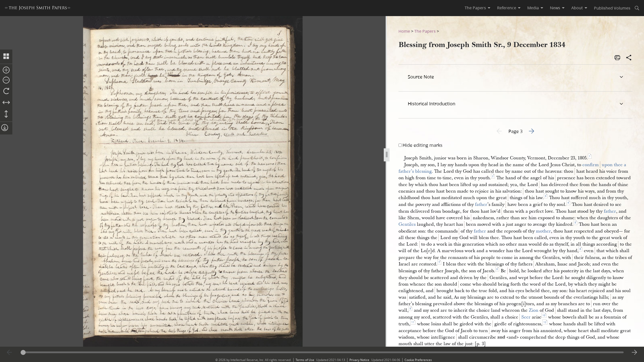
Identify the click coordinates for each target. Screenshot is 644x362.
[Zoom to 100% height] (6, 114)
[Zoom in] (6, 70)
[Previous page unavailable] (10, 352)
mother (543, 231)
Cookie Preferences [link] (418, 360)
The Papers (425, 31)
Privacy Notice (359, 360)
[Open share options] (628, 58)
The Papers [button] (475, 8)
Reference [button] (506, 8)
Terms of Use (305, 360)
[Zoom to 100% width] (6, 103)
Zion (533, 310)
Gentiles (407, 224)
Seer (526, 317)
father (481, 204)
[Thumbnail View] (6, 56)
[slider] (322, 352)
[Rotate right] (6, 91)
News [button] (555, 8)
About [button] (577, 8)
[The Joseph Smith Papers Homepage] (37, 9)
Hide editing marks (422, 145)
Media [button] (533, 8)
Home (404, 31)
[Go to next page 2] (634, 352)
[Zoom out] (6, 80)
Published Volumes (612, 8)
